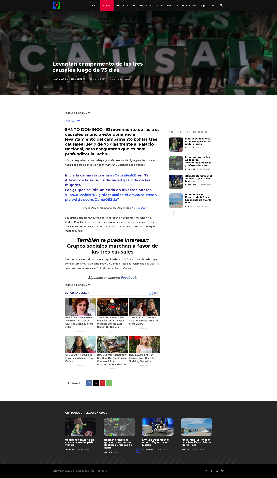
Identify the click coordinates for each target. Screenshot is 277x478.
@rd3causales (110, 195)
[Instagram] (211, 471)
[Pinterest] (102, 383)
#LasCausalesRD (80, 195)
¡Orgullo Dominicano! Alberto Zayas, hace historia (198, 179)
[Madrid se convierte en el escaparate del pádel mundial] (176, 144)
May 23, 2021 (139, 208)
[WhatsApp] (109, 383)
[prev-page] (170, 213)
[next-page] (175, 213)
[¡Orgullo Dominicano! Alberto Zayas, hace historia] (176, 182)
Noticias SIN (61, 79)
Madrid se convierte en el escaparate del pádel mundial (198, 141)
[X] (96, 383)
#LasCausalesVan (141, 195)
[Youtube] (222, 471)
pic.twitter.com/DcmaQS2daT (92, 199)
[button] (221, 5)
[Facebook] (89, 383)
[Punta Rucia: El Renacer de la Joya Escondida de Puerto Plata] (176, 200)
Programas (190, 185)
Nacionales (78, 79)
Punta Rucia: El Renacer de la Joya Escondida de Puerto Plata (198, 198)
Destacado (190, 169)
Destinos (189, 206)
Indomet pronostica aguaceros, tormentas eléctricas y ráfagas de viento (198, 161)
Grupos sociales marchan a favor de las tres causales (112, 249)
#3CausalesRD (123, 175)
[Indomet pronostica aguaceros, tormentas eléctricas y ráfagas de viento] (176, 163)
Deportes (189, 148)
